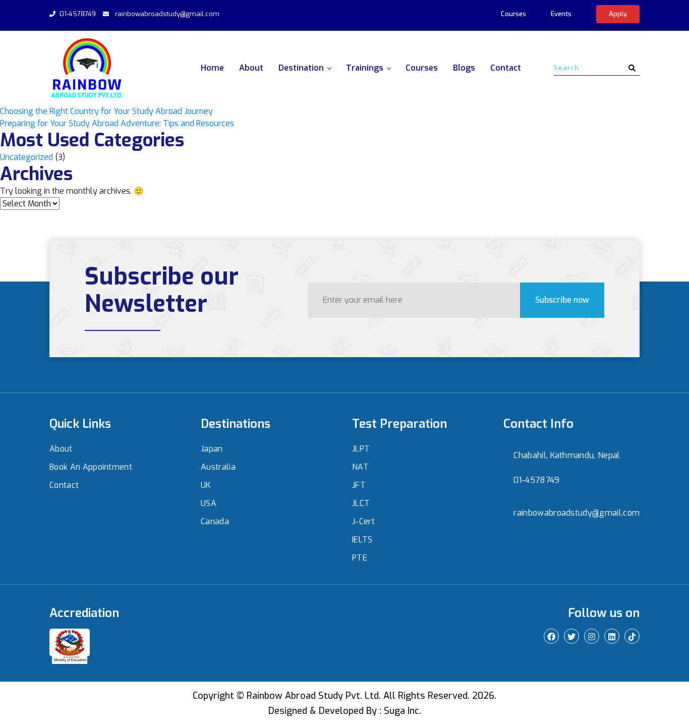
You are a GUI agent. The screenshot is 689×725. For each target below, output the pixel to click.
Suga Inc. (402, 711)
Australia (218, 467)
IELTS (362, 539)
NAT (360, 467)
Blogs (464, 68)
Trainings (364, 68)
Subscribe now (562, 300)
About (251, 68)
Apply (618, 14)
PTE (359, 557)
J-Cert (363, 521)
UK (206, 485)
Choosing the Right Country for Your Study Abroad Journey (106, 111)
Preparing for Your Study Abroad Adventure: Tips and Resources (117, 123)
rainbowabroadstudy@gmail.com (167, 14)
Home (212, 68)
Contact (505, 68)
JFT (359, 485)
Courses (513, 14)
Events (561, 14)
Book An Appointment (90, 467)
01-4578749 (78, 14)
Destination (301, 68)
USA (208, 503)
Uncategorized (26, 157)
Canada (215, 521)
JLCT (361, 503)
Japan (212, 448)
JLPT (361, 448)
